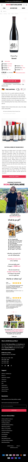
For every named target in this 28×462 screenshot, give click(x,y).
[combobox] (11, 11)
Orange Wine (4, 436)
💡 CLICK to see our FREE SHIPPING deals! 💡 (14, 1)
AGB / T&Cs (4, 381)
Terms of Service (5, 389)
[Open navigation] (1, 4)
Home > (1, 13)
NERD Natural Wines (6, 426)
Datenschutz (4, 385)
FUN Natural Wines (6, 422)
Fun (4, 8)
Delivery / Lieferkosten (6, 373)
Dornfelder (9, 63)
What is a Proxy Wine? (6, 428)
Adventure (13, 8)
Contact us (4, 379)
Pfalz (22, 65)
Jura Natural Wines (5, 432)
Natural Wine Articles (6, 438)
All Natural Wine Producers (7, 419)
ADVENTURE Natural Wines (7, 424)
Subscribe (14, 410)
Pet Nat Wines (5, 434)
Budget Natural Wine (6, 420)
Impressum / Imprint (6, 377)
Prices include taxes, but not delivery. (9, 113)
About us (3, 375)
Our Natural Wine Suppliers (7, 440)
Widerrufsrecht (5, 387)
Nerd (23, 8)
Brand (14, 58)
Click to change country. (20, 72)
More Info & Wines (14, 176)
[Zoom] (25, 18)
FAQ (2, 383)
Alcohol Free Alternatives (7, 430)
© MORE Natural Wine (14, 447)
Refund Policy (4, 391)
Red (9, 69)
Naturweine (7, 61)
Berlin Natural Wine (6, 442)
